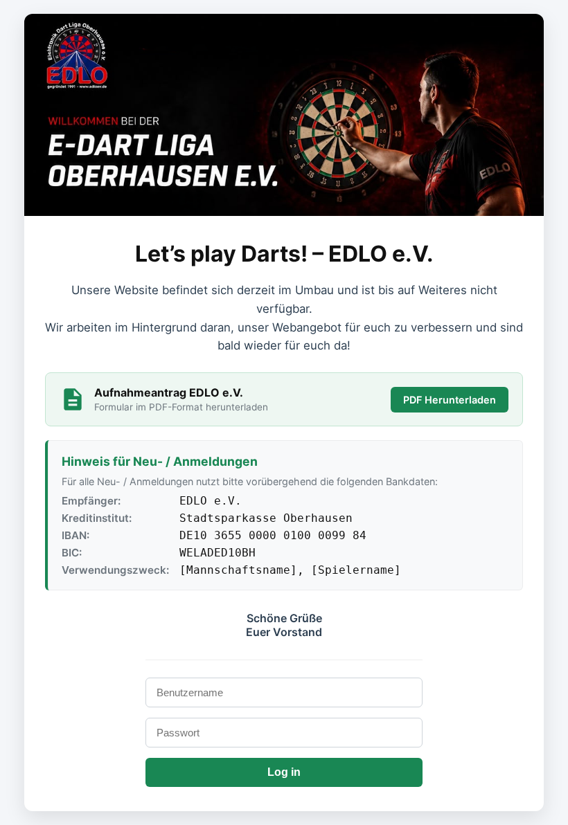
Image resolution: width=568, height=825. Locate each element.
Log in (284, 772)
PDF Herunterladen (449, 400)
